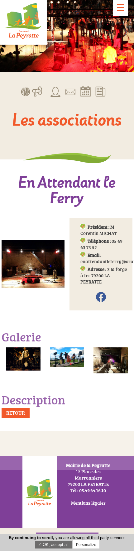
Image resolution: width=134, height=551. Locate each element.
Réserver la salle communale (85, 91)
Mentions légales (88, 503)
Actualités (100, 91)
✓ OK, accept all (53, 544)
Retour (15, 412)
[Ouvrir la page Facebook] (101, 297)
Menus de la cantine (25, 91)
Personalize (86, 545)
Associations (55, 91)
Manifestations (37, 91)
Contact (70, 91)
